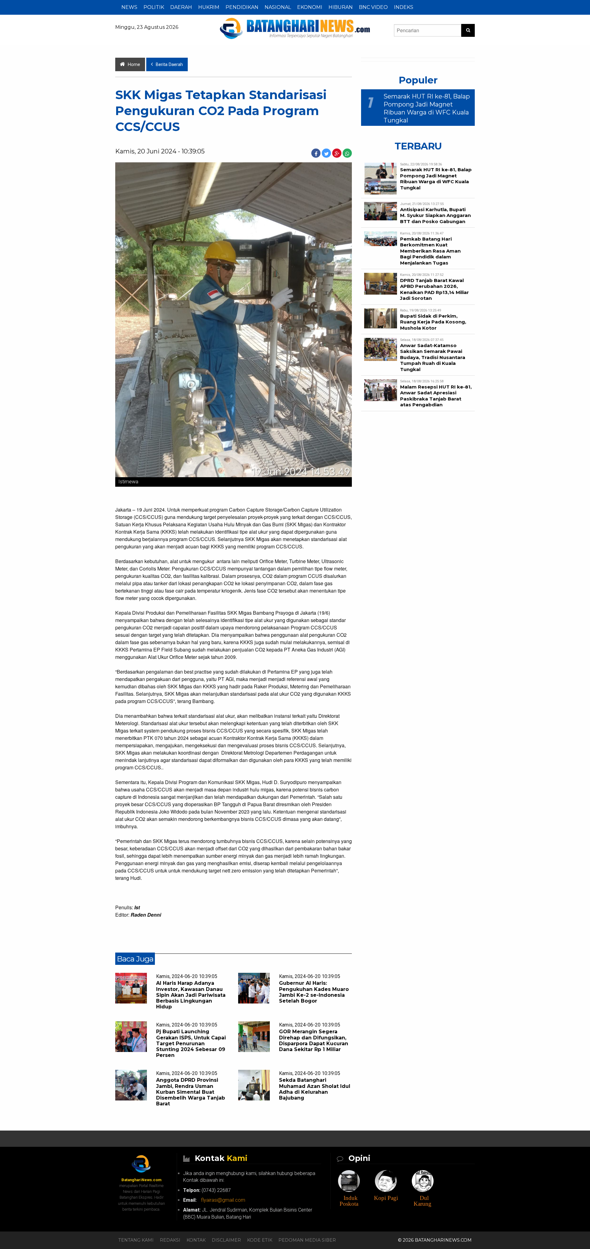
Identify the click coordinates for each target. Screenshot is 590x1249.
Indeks (403, 7)
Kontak (196, 1240)
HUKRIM (208, 7)
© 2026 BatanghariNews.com (435, 1240)
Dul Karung (422, 1201)
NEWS (129, 7)
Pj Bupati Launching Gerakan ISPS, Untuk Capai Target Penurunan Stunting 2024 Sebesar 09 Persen (191, 1043)
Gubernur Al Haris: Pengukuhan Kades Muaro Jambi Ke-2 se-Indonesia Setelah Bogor (314, 992)
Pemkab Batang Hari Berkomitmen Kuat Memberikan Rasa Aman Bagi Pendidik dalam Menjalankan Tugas (430, 251)
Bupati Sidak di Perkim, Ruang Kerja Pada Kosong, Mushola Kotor (433, 322)
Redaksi (170, 1240)
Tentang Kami (136, 1240)
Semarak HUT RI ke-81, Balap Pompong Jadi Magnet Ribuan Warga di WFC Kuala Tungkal (436, 179)
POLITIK (154, 7)
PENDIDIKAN (242, 7)
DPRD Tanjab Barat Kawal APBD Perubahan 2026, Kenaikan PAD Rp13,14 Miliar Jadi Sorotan (434, 289)
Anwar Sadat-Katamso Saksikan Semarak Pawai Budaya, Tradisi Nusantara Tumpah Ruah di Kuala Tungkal (432, 357)
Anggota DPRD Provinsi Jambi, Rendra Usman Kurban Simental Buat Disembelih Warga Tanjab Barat (190, 1092)
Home (134, 64)
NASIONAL (278, 7)
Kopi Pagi (386, 1198)
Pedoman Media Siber (307, 1240)
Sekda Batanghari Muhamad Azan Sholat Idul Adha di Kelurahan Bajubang (314, 1089)
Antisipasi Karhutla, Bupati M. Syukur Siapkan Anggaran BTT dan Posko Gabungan (435, 215)
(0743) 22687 (207, 1190)
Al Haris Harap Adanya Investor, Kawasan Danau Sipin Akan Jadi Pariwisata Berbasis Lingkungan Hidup (191, 995)
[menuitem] (129, 7)
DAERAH (181, 7)
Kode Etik (259, 1240)
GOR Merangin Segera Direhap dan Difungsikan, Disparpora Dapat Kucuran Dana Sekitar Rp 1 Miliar (313, 1040)
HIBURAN (340, 7)
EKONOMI (309, 7)
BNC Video (373, 7)
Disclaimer (226, 1240)
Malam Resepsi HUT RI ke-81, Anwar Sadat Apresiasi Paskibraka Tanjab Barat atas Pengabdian (436, 396)
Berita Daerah (169, 64)
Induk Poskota (349, 1201)
